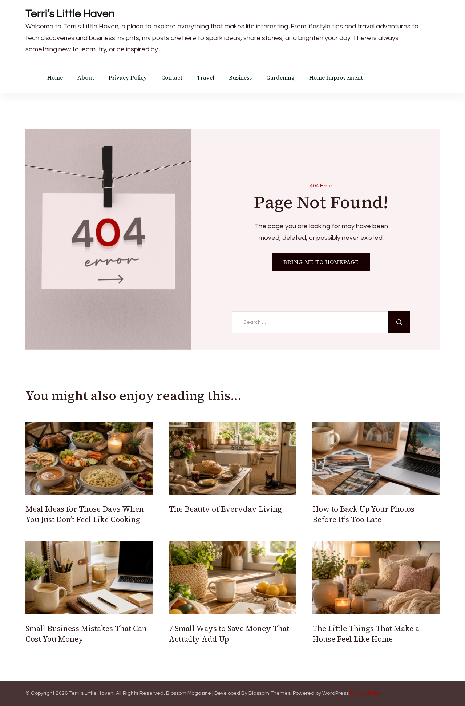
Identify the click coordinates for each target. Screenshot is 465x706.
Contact (171, 77)
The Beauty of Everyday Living (225, 509)
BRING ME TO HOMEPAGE (321, 262)
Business (240, 77)
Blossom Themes (269, 693)
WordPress (335, 693)
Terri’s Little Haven (70, 13)
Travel (205, 77)
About (85, 77)
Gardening (280, 77)
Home (55, 77)
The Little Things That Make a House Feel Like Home (365, 633)
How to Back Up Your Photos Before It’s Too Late (363, 514)
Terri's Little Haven (91, 693)
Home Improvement (336, 77)
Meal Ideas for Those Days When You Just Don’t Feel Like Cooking (84, 514)
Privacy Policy (128, 77)
